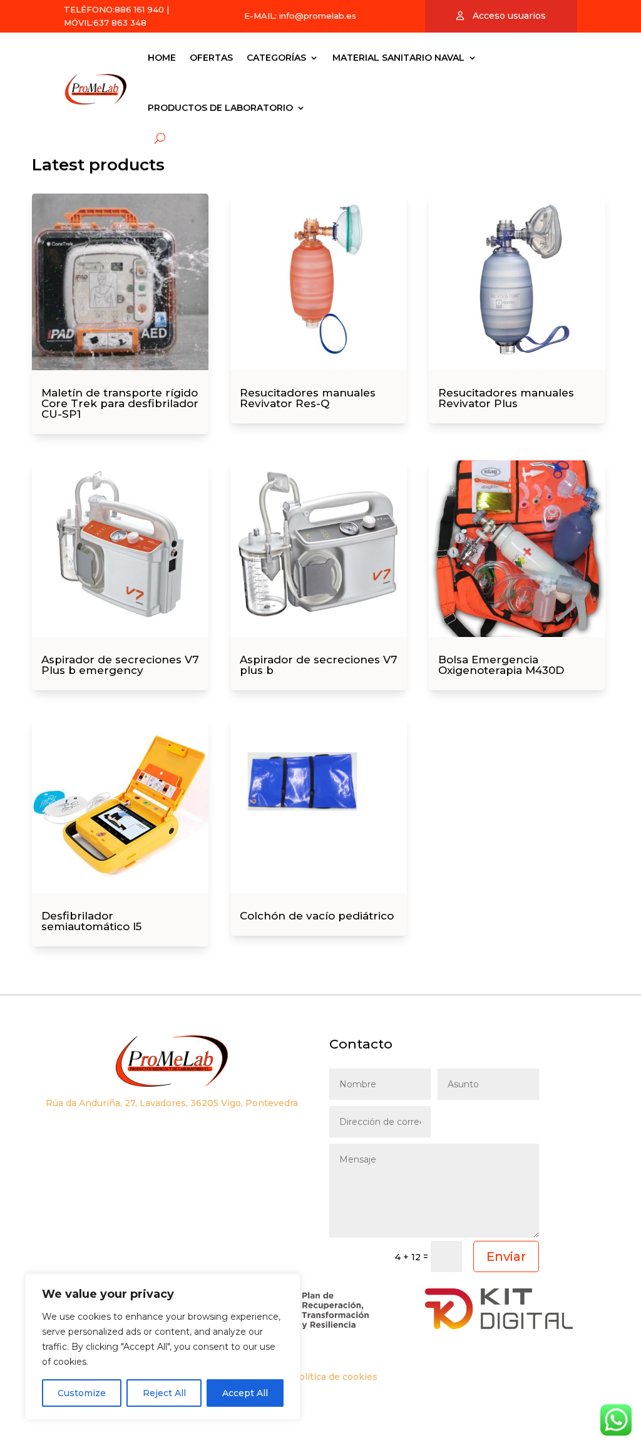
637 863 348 (119, 23)
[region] (162, 1346)
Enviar (506, 1256)
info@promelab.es (317, 16)
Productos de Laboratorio (220, 107)
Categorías (276, 57)
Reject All (164, 1393)
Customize (82, 1393)
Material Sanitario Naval (398, 57)
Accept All (245, 1393)
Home (162, 57)
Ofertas (211, 57)
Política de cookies (334, 1376)
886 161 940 (139, 9)
